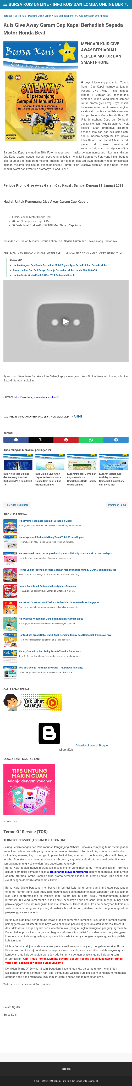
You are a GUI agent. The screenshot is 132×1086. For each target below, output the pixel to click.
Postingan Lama (117, 505)
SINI (78, 416)
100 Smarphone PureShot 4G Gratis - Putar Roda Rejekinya (51, 667)
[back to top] (125, 1078)
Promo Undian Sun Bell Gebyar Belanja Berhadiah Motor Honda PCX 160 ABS (55, 270)
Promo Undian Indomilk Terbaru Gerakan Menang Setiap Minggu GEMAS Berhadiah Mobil (68, 569)
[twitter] (41, 440)
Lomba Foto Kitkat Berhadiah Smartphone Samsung (47, 586)
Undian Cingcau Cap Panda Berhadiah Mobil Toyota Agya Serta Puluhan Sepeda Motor (60, 265)
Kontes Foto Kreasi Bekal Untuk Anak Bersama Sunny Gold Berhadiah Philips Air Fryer (65, 635)
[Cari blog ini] (126, 4)
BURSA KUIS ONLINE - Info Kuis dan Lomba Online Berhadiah (70, 1081)
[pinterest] (66, 440)
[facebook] (16, 440)
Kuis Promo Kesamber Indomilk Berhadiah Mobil (45, 520)
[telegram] (116, 440)
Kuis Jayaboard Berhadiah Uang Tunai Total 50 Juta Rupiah (51, 537)
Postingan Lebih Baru (17, 505)
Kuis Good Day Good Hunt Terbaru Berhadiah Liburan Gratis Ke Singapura (59, 602)
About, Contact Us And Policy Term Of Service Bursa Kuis (50, 651)
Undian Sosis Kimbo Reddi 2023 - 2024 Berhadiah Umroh (44, 275)
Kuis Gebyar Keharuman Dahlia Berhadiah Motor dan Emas (51, 618)
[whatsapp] (91, 440)
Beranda (66, 1068)
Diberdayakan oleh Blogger (91, 745)
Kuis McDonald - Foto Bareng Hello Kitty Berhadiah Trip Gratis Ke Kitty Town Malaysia (66, 553)
